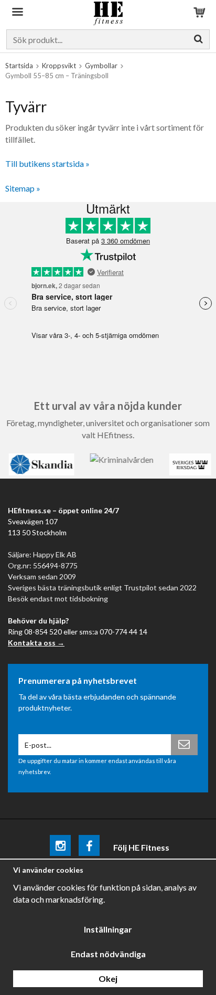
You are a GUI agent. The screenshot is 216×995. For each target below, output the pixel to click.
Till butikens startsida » (47, 163)
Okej (108, 978)
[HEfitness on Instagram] (60, 847)
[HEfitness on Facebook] (89, 847)
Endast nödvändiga (108, 954)
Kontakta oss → (36, 642)
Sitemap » (22, 188)
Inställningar (108, 929)
